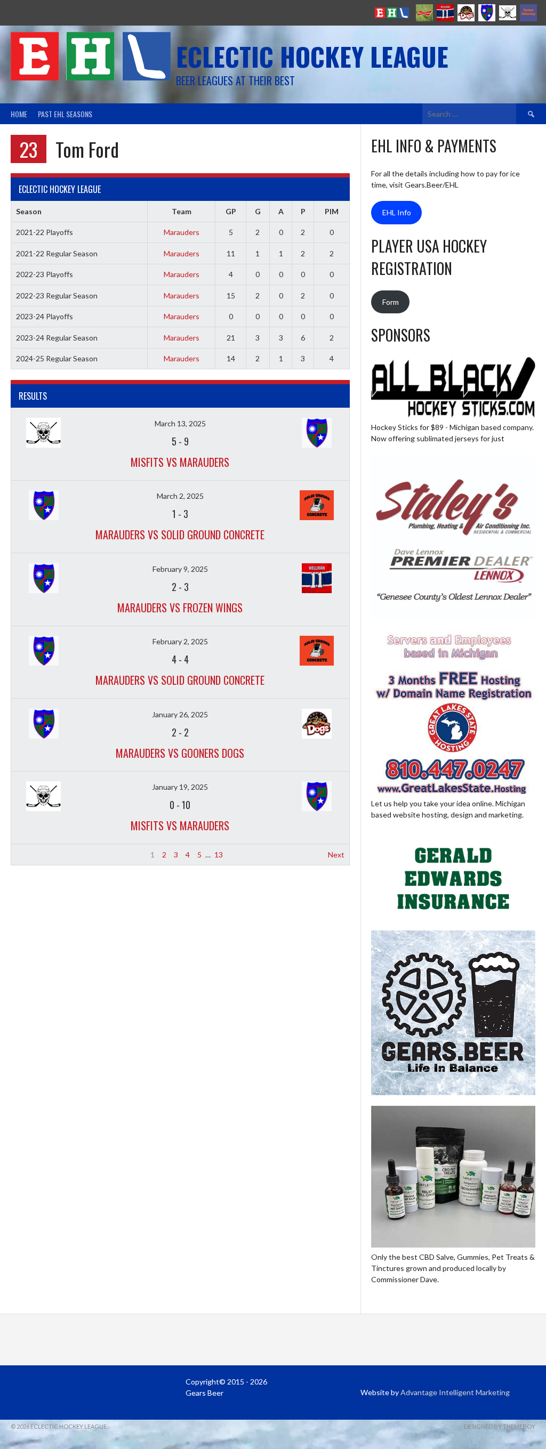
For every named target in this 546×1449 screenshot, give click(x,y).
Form (390, 301)
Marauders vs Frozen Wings (180, 608)
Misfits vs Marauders (180, 462)
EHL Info (396, 212)
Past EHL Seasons (65, 113)
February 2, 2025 (180, 641)
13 (218, 854)
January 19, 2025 (180, 786)
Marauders (181, 232)
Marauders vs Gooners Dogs (180, 753)
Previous (30, 854)
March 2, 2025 (180, 495)
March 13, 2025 (180, 423)
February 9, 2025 (180, 568)
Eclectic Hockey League (312, 56)
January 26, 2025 (180, 714)
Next (336, 854)
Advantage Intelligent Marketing (455, 1392)
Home (19, 113)
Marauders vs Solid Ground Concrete (179, 535)
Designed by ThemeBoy (499, 1426)
